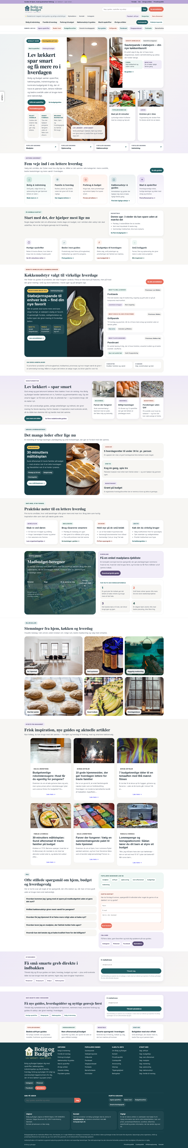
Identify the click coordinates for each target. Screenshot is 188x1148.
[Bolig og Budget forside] (33, 9)
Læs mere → (50, 794)
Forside (134, 2)
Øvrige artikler (147, 2)
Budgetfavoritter (70, 28)
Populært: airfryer (132, 16)
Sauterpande (142, 22)
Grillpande (113, 28)
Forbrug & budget (67, 22)
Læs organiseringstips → (35, 541)
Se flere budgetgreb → (119, 233)
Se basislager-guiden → (70, 541)
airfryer (114, 880)
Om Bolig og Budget (119, 1050)
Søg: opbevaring (145, 1067)
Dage (46, 582)
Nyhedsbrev (72, 16)
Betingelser (116, 1073)
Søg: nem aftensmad (146, 1057)
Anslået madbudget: (85, 583)
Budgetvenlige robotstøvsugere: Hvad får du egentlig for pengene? (49, 776)
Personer (30, 582)
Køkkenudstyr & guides (86, 22)
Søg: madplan (144, 1060)
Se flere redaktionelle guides (56, 418)
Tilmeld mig (131, 971)
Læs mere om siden (33, 418)
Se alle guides (157, 170)
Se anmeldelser (156, 9)
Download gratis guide (110, 573)
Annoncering (116, 1064)
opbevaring (125, 880)
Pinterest (116, 944)
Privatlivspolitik (159, 2)
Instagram (90, 16)
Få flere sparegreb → (104, 541)
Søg (144, 9)
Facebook (126, 944)
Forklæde (148, 28)
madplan (105, 880)
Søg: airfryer (143, 1050)
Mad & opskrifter (105, 22)
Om (139, 2)
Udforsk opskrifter (36, 102)
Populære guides (64, 1073)
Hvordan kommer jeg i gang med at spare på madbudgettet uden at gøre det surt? (59, 900)
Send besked (106, 926)
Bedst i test (57, 28)
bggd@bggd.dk (78, 1119)
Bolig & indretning (33, 22)
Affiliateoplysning (151, 1144)
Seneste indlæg (63, 1070)
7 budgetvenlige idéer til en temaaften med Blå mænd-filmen (136, 776)
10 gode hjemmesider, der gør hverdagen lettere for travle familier (92, 776)
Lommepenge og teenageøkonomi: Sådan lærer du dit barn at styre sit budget (136, 842)
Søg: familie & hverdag (147, 1073)
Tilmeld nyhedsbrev (134, 1009)
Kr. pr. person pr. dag (68, 582)
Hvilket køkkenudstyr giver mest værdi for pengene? (50, 909)
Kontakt (81, 16)
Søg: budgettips (145, 1054)
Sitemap (115, 1067)
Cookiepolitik (116, 1060)
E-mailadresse (106, 960)
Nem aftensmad (157, 16)
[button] (2, 97)
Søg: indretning (144, 1064)
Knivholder (88, 1073)
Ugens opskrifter (44, 28)
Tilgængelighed (117, 1070)
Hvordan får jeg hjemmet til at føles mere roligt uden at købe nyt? (56, 917)
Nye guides (102, 28)
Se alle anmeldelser (155, 282)
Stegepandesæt (136, 28)
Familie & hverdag (50, 22)
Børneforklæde (160, 28)
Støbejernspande (156, 22)
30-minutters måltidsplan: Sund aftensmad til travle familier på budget (48, 841)
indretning (106, 885)
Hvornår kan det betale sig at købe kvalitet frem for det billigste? (56, 933)
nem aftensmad (138, 880)
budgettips (151, 880)
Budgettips (145, 16)
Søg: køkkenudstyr (146, 1070)
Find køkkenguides (36, 108)
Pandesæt (123, 28)
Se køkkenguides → (139, 541)
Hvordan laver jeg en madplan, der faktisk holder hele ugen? (53, 925)
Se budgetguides (55, 102)
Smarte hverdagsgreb (87, 28)
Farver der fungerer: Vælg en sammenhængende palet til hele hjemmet (94, 841)
